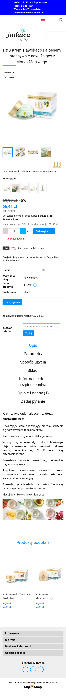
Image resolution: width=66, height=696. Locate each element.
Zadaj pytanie (12, 302)
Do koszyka (42, 231)
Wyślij (28, 333)
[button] (33, 633)
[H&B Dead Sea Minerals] (57, 164)
